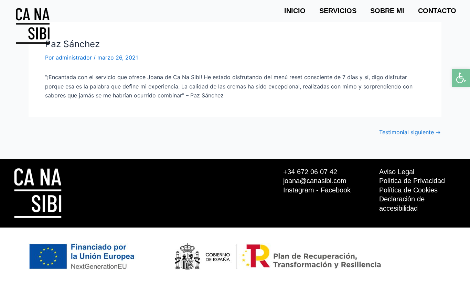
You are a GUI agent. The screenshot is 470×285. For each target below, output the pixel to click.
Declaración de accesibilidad (402, 203)
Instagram (298, 190)
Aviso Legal (396, 172)
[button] (461, 78)
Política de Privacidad (412, 180)
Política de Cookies (408, 190)
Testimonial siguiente (410, 132)
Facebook (336, 190)
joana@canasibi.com (314, 180)
